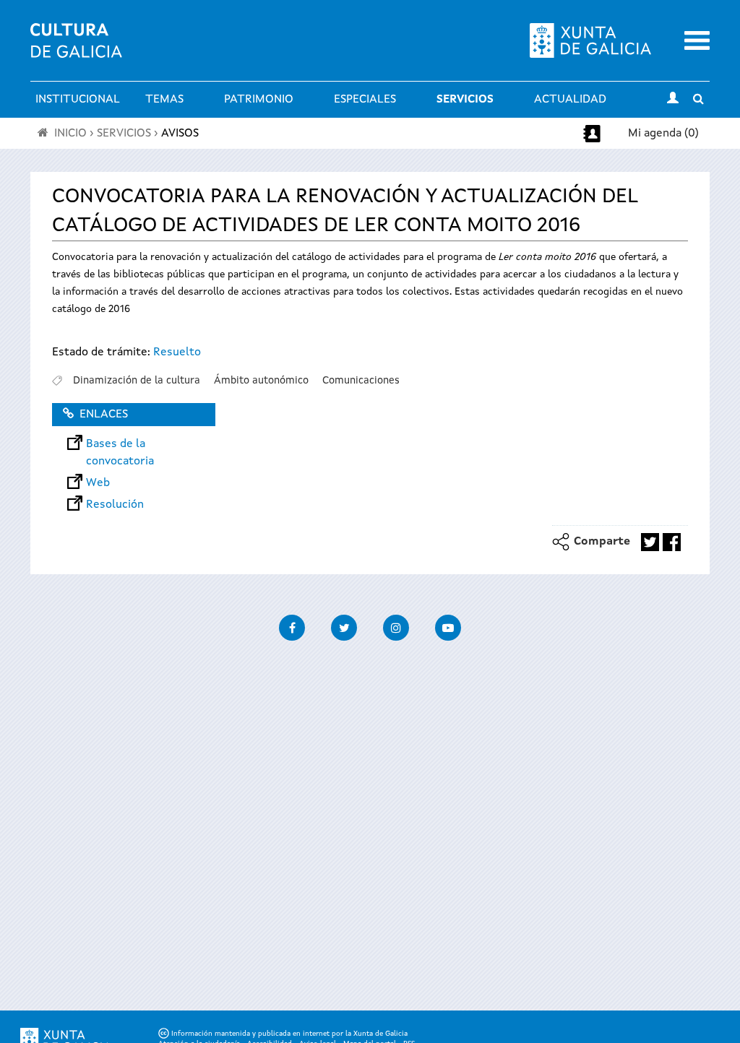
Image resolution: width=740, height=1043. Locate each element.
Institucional (77, 99)
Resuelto (177, 352)
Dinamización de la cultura (136, 381)
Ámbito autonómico (261, 381)
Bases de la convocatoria (120, 444)
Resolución (115, 505)
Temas (164, 99)
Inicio (70, 133)
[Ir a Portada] (76, 49)
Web (98, 483)
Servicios (465, 99)
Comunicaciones (361, 381)
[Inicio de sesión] (673, 99)
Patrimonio (258, 99)
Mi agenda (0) (663, 133)
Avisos (180, 133)
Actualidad (570, 99)
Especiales (365, 99)
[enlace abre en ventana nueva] (650, 542)
